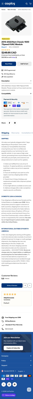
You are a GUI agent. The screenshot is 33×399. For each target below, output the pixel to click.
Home (3, 9)
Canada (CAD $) (9, 371)
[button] (5, 50)
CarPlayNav (10, 391)
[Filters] (25, 285)
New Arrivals (12, 9)
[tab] (5, 133)
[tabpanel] (16, 202)
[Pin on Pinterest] (15, 123)
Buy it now (8, 64)
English (20, 371)
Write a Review (12, 285)
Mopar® (4, 47)
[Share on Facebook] (9, 123)
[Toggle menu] (2, 4)
